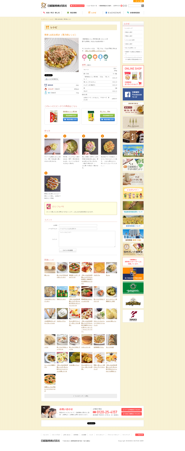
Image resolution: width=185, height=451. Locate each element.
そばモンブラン (61, 321)
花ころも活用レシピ (130, 47)
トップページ (44, 19)
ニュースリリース (91, 5)
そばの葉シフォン (74, 365)
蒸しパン (47, 275)
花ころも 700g (105, 111)
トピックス (46, 434)
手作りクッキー (61, 299)
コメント (54, 239)
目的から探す (128, 44)
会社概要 (83, 434)
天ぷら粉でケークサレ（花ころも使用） (86, 367)
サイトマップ (126, 434)
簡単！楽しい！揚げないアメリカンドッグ (99, 367)
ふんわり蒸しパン (111, 321)
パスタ (46, 347)
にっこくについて (113, 12)
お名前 (55, 225)
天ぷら (108, 275)
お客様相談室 (133, 12)
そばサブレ (97, 275)
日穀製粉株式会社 (54, 5)
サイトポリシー (100, 434)
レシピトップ (128, 28)
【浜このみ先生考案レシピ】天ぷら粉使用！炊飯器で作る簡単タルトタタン (86, 279)
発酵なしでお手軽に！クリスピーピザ (49, 389)
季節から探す (128, 36)
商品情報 (72, 12)
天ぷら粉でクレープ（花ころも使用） (74, 323)
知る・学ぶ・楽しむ (51, 12)
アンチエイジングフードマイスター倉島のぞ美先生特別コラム (133, 58)
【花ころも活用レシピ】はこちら (95, 51)
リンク (91, 434)
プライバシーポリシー (113, 434)
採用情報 (76, 434)
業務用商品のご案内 (104, 5)
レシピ (92, 12)
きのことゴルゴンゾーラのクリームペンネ (99, 323)
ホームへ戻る (138, 1)
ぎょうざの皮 (110, 347)
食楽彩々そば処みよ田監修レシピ (133, 52)
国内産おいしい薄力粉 (70, 111)
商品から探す (128, 32)
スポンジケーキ (85, 347)
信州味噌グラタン (99, 347)
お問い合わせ (66, 434)
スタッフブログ (56, 434)
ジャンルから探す (130, 40)
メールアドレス (52, 228)
